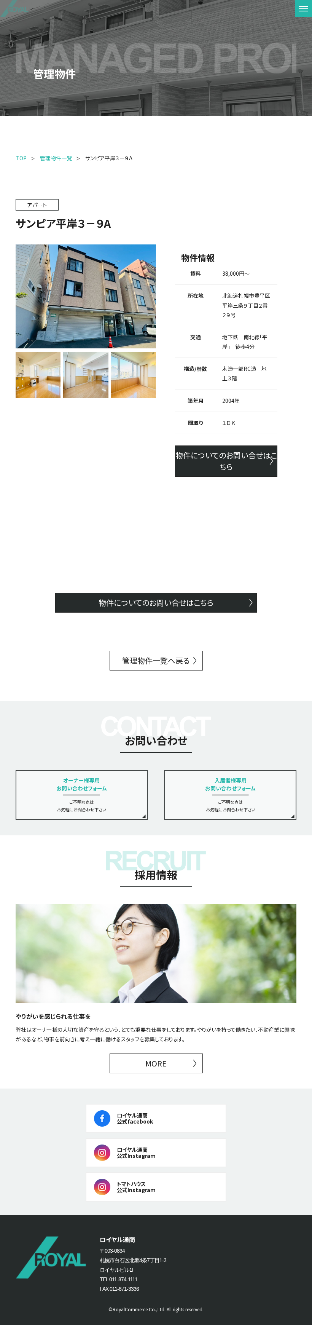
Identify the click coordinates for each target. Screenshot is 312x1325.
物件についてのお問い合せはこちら (226, 461)
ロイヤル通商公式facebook (135, 1118)
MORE (156, 1063)
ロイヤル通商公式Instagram (136, 1153)
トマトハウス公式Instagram (136, 1187)
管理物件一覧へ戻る (156, 660)
